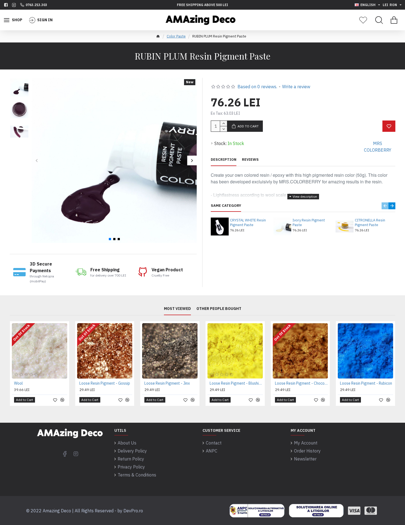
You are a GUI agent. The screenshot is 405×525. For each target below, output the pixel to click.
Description (223, 159)
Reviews (250, 159)
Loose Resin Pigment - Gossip (104, 383)
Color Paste (176, 36)
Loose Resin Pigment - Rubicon (366, 383)
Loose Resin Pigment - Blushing (236, 383)
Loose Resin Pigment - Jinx (167, 383)
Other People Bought (218, 308)
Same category (226, 205)
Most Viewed (177, 308)
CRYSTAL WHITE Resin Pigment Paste (248, 222)
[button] (36, 160)
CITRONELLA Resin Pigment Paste (370, 222)
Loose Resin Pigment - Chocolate (301, 383)
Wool (18, 383)
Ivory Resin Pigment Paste (309, 222)
